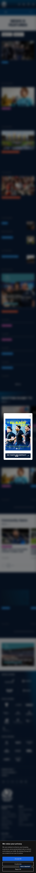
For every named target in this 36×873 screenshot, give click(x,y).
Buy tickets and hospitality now (16, 455)
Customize (18, 864)
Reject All (18, 869)
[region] (18, 857)
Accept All (18, 859)
